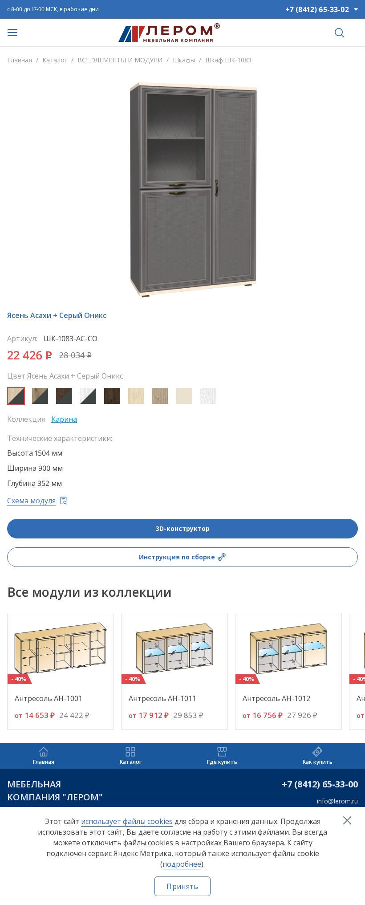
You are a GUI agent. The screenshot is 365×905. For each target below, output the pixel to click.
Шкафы (184, 60)
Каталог (54, 60)
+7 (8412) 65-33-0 (317, 784)
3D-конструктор (183, 528)
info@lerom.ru (337, 801)
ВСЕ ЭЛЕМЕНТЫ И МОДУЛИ (119, 60)
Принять (182, 886)
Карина (64, 419)
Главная (19, 60)
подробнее (181, 864)
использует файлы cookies (127, 821)
